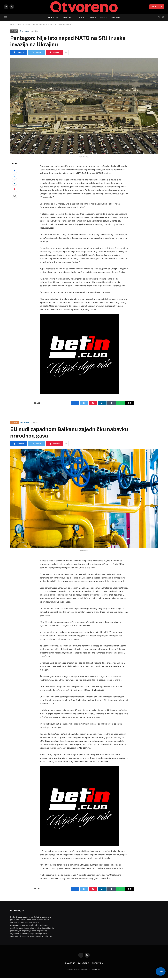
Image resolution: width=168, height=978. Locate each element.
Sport (103, 17)
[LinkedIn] (14, 183)
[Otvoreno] (84, 7)
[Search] (163, 17)
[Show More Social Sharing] (66, 52)
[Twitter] (14, 176)
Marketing (97, 963)
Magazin (115, 17)
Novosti (67, 17)
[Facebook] (14, 170)
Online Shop (157, 7)
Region (81, 17)
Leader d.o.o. (95, 969)
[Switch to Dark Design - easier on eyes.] (159, 17)
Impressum (83, 963)
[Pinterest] (14, 189)
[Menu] (5, 17)
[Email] (14, 195)
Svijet (93, 17)
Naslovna (53, 17)
